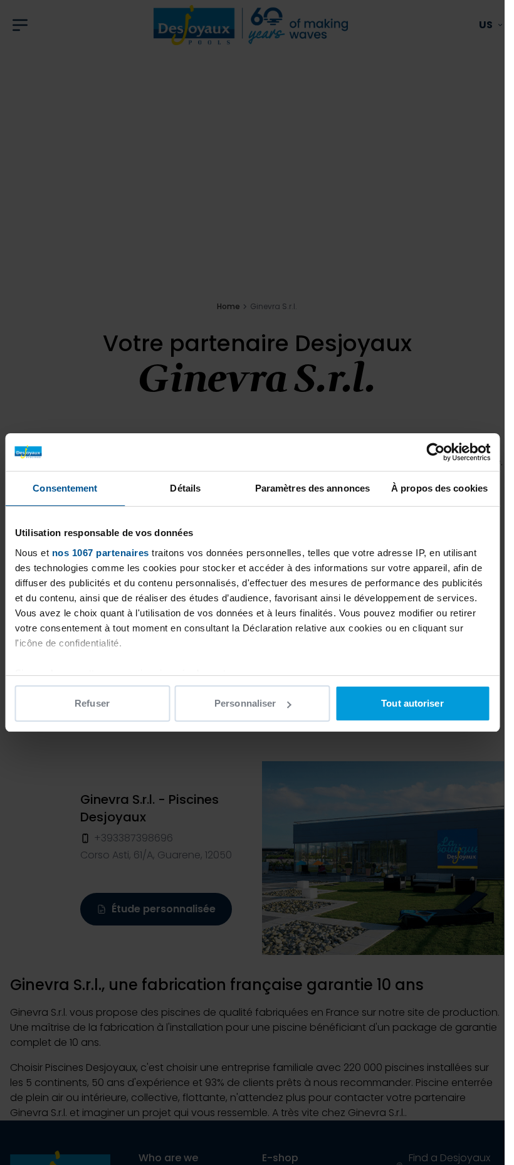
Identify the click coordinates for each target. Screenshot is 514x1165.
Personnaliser (245, 703)
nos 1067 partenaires (100, 552)
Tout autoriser (412, 703)
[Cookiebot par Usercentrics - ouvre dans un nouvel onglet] (435, 452)
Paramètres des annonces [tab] (312, 488)
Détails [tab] (185, 488)
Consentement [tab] (65, 488)
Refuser (92, 703)
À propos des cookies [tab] (439, 488)
